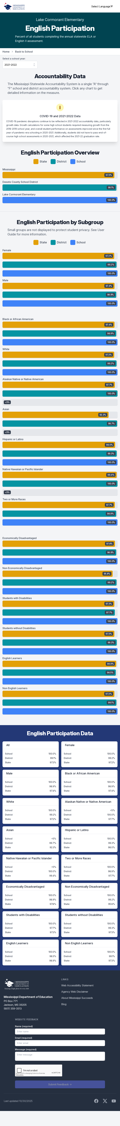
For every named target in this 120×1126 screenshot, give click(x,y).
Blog (63, 1004)
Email (23, 1038)
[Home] (14, 6)
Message (26, 1049)
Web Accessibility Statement (77, 985)
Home (6, 51)
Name (24, 1026)
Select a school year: (13, 58)
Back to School (24, 51)
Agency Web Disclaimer (74, 991)
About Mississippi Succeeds (77, 997)
